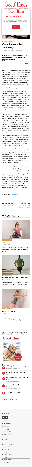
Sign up (16, 27)
